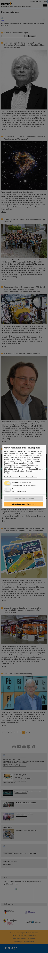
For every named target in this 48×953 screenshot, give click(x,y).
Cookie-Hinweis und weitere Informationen (20, 477)
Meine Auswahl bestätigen (23, 498)
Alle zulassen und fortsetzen (24, 504)
